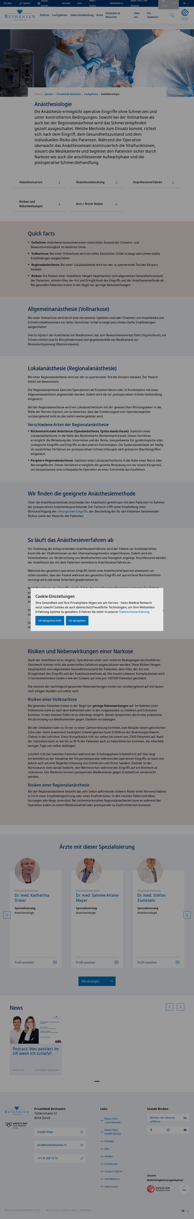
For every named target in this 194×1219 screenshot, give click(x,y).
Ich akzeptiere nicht (49, 620)
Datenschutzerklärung (134, 612)
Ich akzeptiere (77, 620)
